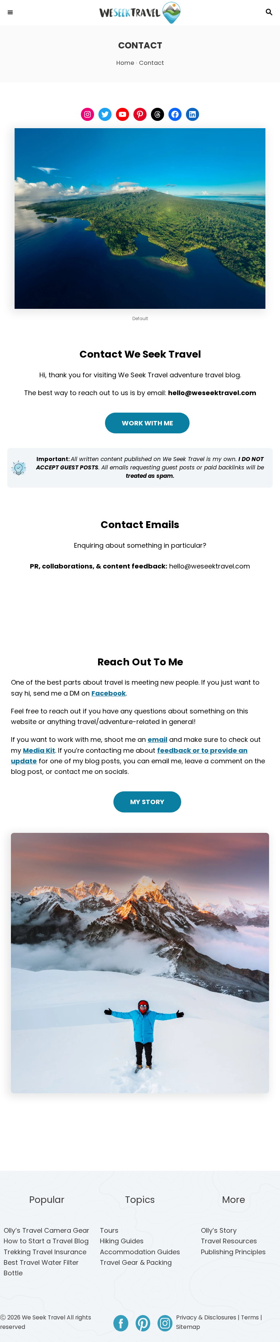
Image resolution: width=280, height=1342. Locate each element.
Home (125, 63)
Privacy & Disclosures (206, 1317)
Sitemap (188, 1327)
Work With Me (147, 423)
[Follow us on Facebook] (121, 1324)
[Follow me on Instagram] (165, 1324)
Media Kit (39, 750)
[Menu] (11, 12)
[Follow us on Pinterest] (143, 1324)
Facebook (109, 693)
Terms (250, 1317)
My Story (147, 801)
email (157, 739)
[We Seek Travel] (140, 13)
